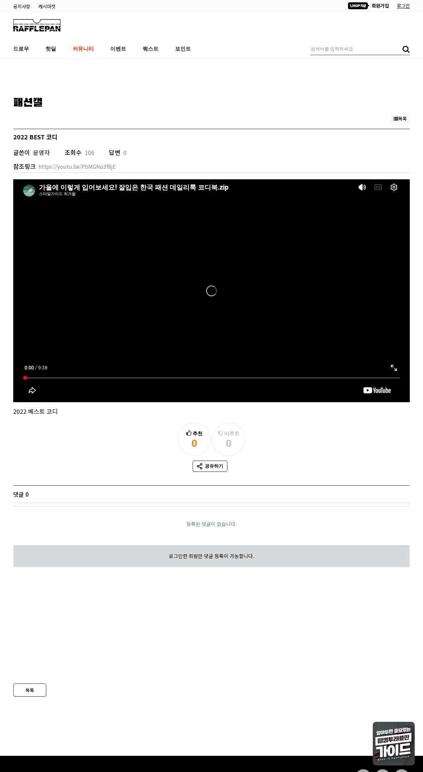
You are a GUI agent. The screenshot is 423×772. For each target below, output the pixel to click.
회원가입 (379, 5)
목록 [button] (402, 118)
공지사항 (22, 6)
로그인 (403, 5)
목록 (29, 690)
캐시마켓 (47, 6)
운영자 (41, 152)
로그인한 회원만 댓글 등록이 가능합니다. (211, 555)
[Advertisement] (211, 75)
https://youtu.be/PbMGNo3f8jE (77, 166)
